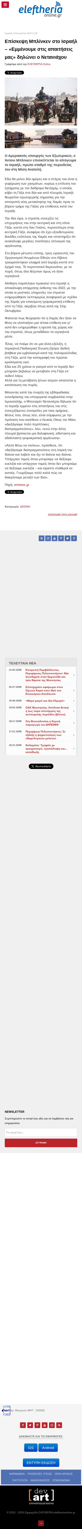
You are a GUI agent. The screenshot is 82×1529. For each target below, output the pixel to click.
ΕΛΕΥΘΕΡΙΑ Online (39, 64)
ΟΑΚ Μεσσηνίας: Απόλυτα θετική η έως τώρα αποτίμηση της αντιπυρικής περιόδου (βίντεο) (47, 711)
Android (48, 1447)
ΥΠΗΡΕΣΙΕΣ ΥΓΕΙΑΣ (39, 1473)
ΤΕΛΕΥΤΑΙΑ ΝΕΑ (22, 663)
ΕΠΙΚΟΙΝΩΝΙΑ (61, 1480)
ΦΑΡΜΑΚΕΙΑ (17, 1473)
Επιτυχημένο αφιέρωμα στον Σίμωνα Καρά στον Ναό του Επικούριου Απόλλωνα (44, 690)
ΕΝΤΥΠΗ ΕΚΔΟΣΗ (41, 1462)
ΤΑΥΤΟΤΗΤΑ (20, 1480)
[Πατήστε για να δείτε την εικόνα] (41, 101)
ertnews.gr (21, 485)
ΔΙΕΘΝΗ (25, 506)
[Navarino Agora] (41, 138)
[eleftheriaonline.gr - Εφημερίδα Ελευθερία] (41, 9)
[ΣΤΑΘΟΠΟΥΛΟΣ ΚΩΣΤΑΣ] (41, 1496)
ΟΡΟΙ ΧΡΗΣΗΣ (64, 1473)
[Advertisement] (41, 876)
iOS (31, 1447)
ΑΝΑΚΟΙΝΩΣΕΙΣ (40, 1480)
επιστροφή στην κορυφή (62, 514)
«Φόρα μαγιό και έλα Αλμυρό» (45, 700)
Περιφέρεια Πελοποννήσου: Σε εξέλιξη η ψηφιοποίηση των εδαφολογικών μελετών (45, 735)
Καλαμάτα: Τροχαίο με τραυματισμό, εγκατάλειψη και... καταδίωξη (46, 749)
